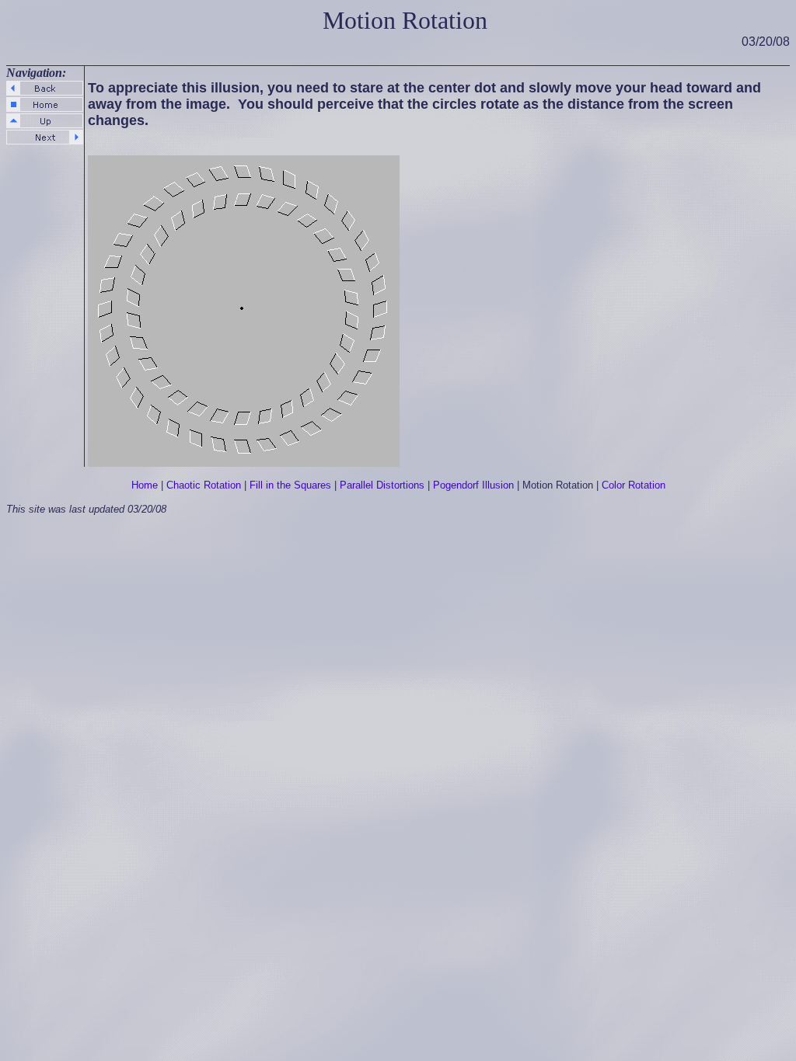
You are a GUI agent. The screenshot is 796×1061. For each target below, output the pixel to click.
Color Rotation (633, 485)
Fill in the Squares (290, 485)
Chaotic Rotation (203, 485)
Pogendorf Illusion (473, 485)
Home (144, 485)
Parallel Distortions (382, 485)
